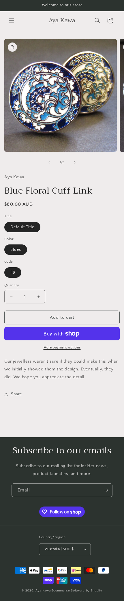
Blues (15, 249)
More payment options (62, 347)
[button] (11, 20)
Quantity (11, 285)
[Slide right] (74, 162)
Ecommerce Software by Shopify (76, 590)
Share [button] (16, 394)
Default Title (22, 227)
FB (12, 272)
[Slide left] (49, 162)
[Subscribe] (105, 490)
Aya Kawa (43, 590)
